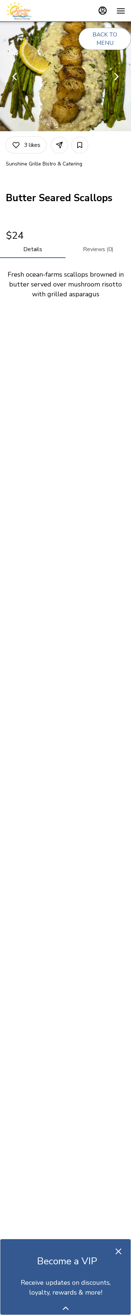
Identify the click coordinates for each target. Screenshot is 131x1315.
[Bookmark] (80, 145)
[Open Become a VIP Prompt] (66, 1308)
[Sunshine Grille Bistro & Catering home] (38, 11)
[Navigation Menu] (121, 11)
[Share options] (59, 145)
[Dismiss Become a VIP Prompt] (118, 1251)
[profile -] (102, 10)
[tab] (33, 249)
